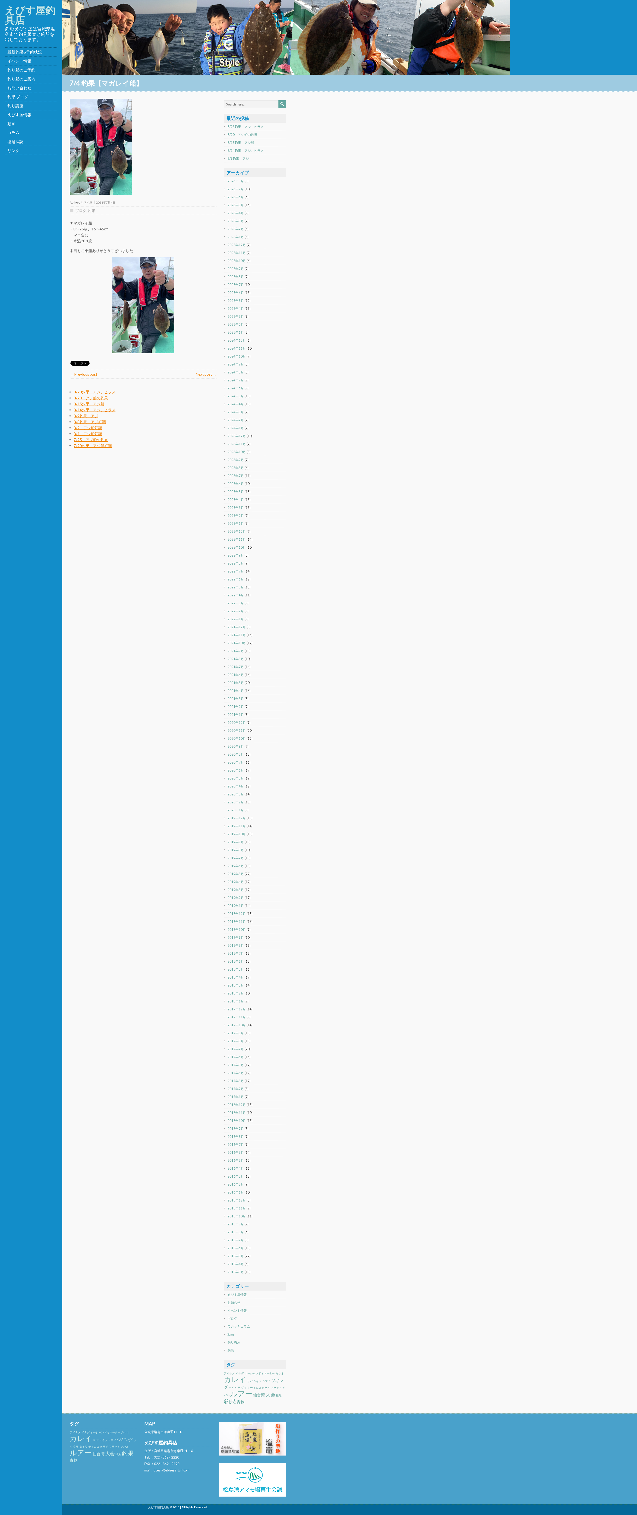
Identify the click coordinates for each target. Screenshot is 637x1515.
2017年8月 (235, 1041)
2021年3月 (235, 699)
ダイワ (245, 1387)
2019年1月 (235, 906)
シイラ (257, 1381)
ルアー (241, 1393)
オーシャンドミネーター (260, 1373)
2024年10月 (236, 356)
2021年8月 (235, 659)
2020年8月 (235, 754)
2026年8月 (235, 181)
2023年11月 (236, 444)
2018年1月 (235, 1001)
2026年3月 (235, 221)
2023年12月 (236, 436)
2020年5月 (235, 778)
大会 (270, 1394)
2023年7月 (235, 476)
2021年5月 (235, 683)
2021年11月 (236, 635)
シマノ (266, 1381)
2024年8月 (235, 372)
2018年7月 (235, 953)
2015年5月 (235, 1256)
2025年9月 (235, 269)
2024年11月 (236, 348)
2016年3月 (235, 1176)
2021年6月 (235, 675)
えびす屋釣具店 (30, 15)
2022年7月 (235, 571)
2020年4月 (235, 786)
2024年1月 (235, 428)
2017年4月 (235, 1073)
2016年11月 (236, 1113)
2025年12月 (236, 245)
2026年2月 (235, 229)
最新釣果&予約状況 (24, 52)
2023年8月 (235, 468)
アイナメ (229, 1373)
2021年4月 (235, 691)
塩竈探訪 (15, 141)
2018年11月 (236, 922)
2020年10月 (236, 738)
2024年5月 (235, 396)
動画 (11, 123)
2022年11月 (236, 539)
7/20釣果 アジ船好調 (93, 445)
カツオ (279, 1373)
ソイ (231, 1387)
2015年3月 (235, 1272)
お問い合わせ (19, 87)
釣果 (91, 210)
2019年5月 (235, 874)
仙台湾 (259, 1394)
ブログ (80, 210)
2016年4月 (235, 1168)
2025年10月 (236, 261)
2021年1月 (235, 715)
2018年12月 (236, 914)
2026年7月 (235, 189)
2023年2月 (235, 516)
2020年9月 (235, 746)
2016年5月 (235, 1160)
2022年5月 (235, 587)
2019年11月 (236, 826)
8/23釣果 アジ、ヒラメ (94, 392)
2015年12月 (236, 1200)
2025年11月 (236, 253)
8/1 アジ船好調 (88, 433)
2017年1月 (235, 1097)
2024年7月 (235, 380)
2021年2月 (235, 707)
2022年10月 (236, 547)
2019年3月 (235, 890)
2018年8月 (235, 945)
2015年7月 (235, 1240)
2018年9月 (235, 938)
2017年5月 (235, 1065)
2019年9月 (235, 842)
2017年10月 (236, 1025)
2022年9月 (235, 555)
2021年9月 (235, 651)
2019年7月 (235, 858)
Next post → (206, 374)
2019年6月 (235, 866)
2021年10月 (236, 643)
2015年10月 (236, 1216)
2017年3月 (235, 1081)
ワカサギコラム (238, 1326)
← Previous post (83, 374)
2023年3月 (235, 508)
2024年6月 (235, 388)
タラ (237, 1387)
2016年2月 (235, 1184)
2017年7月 (235, 1049)
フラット (276, 1387)
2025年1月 (235, 332)
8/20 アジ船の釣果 (91, 398)
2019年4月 (235, 882)
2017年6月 (235, 1057)
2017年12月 (236, 1009)
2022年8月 (235, 563)
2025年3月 (235, 316)
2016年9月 (235, 1129)
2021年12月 (236, 627)
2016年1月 (235, 1192)
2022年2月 (235, 611)
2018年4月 (235, 977)
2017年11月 (236, 1017)
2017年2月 (235, 1089)
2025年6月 (235, 293)
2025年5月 (235, 301)
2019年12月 (236, 818)
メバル (125, 1446)
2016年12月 (236, 1105)
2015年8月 (235, 1232)
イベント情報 (19, 60)
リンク (13, 150)
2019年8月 (235, 850)
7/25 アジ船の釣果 (91, 439)
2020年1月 (235, 810)
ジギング (125, 1439)
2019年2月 (235, 898)
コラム (13, 132)
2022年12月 (236, 531)
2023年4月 (235, 500)
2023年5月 (235, 492)
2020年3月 (235, 794)
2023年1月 (235, 523)
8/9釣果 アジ (86, 416)
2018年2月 (235, 993)
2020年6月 (235, 770)
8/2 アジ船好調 (88, 427)
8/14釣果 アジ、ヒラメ (94, 410)
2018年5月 (235, 969)
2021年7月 (235, 667)
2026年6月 (235, 197)
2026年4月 (235, 213)
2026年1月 (235, 237)
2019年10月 (236, 834)
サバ (250, 1381)
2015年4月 (235, 1264)
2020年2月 (235, 802)
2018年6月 (235, 961)
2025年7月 (235, 285)
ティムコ (255, 1387)
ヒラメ (266, 1387)
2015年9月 (235, 1224)
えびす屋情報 (19, 114)
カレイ (235, 1379)
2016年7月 (235, 1145)
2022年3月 (235, 603)
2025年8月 (235, 277)
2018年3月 (235, 985)
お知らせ (233, 1303)
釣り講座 (15, 105)
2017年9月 (235, 1033)
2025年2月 (235, 324)
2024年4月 (235, 404)
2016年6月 (235, 1152)
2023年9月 (235, 460)
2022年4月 (235, 595)
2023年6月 (235, 484)
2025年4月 (235, 309)
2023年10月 (236, 452)
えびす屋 (86, 202)
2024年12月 (236, 340)
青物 (241, 1402)
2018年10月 (236, 930)
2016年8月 (235, 1137)
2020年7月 (235, 762)
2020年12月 (236, 723)
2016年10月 (236, 1121)
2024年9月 (235, 364)
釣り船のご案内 (21, 78)
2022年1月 (235, 619)
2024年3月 (235, 412)
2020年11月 (236, 730)
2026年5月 (235, 205)
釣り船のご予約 (21, 69)
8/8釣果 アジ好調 (90, 421)
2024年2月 (235, 420)
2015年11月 (236, 1208)
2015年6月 (235, 1248)
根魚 (278, 1395)
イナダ (240, 1373)
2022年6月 (235, 579)
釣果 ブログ (17, 96)
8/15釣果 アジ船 (89, 404)
